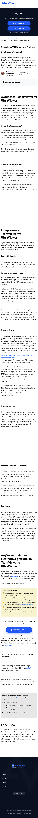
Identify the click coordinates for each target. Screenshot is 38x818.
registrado (8, 645)
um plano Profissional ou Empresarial (12, 698)
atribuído (29, 668)
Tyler (9, 72)
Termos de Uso (27, 813)
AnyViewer (3, 38)
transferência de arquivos (26, 604)
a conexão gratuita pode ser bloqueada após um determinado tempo (17, 356)
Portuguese (18, 793)
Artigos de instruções (11, 38)
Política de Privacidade (14, 813)
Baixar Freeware (17, 23)
